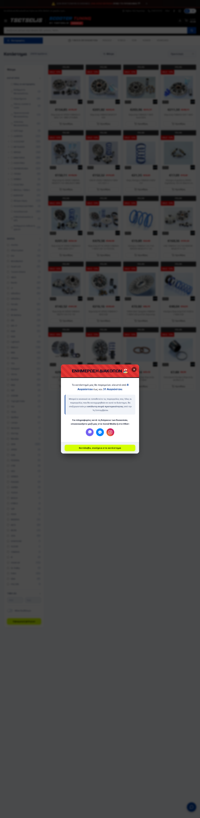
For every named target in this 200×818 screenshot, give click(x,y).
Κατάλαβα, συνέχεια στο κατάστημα (100, 448)
